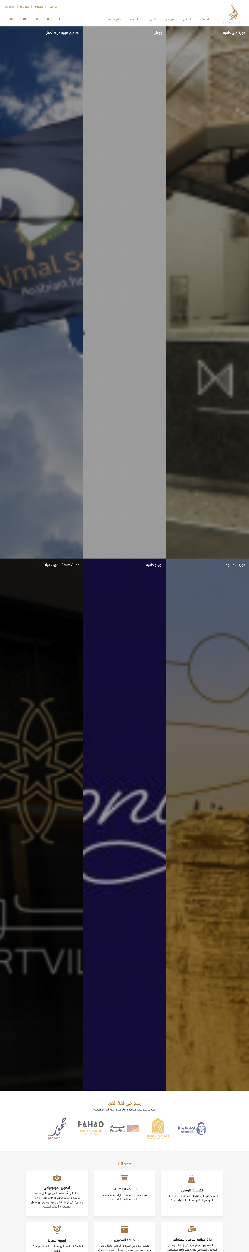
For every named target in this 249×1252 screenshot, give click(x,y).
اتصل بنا (152, 19)
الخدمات (204, 19)
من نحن (169, 19)
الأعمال (187, 19)
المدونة (134, 19)
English (10, 6)
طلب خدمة (114, 19)
